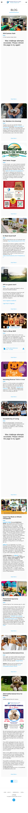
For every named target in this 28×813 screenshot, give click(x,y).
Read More (13, 99)
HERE (4, 625)
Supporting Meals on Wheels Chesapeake (12, 517)
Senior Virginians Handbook (9, 300)
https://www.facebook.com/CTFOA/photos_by (14, 256)
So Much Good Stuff (9, 236)
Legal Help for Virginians (9, 303)
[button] (1, 2)
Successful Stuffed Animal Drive (13, 653)
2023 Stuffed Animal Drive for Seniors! (12, 694)
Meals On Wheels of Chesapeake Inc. (15, 171)
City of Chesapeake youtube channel (12, 665)
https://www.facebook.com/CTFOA (16, 241)
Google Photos (19, 660)
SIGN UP (16, 555)
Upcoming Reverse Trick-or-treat (14, 379)
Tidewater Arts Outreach (17, 616)
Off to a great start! (9, 284)
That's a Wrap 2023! (9, 331)
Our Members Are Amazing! (12, 121)
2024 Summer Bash (9, 33)
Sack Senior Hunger (9, 160)
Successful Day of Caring (11, 419)
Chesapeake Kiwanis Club (11, 618)
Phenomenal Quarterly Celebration (10, 599)
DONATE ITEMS (7, 522)
